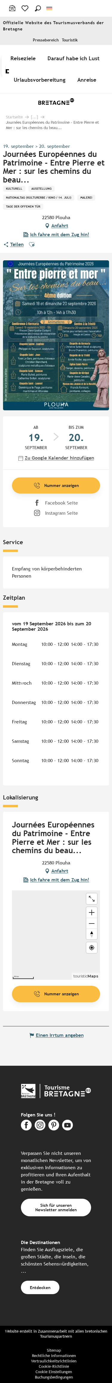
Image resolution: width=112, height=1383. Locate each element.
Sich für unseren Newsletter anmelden (56, 1207)
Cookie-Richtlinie (54, 1366)
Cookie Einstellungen (54, 1372)
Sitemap (54, 1350)
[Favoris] (26, 8)
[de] (49, 8)
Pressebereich (46, 40)
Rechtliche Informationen (54, 1355)
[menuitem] (24, 58)
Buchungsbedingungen (54, 1377)
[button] (38, 8)
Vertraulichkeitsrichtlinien (53, 1361)
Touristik (70, 40)
